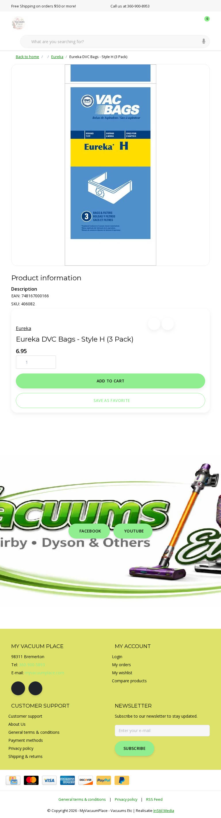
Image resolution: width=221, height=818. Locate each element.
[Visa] (49, 780)
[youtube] (35, 688)
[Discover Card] (85, 780)
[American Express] (67, 780)
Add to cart (111, 381)
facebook (90, 531)
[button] (154, 324)
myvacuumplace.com (44, 672)
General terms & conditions (82, 799)
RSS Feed (154, 799)
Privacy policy (126, 799)
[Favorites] (193, 23)
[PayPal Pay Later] (122, 780)
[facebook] (18, 688)
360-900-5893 (32, 664)
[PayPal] (103, 780)
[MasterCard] (31, 780)
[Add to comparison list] (167, 324)
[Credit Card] (13, 780)
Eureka (23, 328)
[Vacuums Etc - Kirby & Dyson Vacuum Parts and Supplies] (22, 23)
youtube (134, 531)
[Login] (182, 23)
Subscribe (134, 748)
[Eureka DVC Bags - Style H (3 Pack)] (110, 165)
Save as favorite (112, 400)
